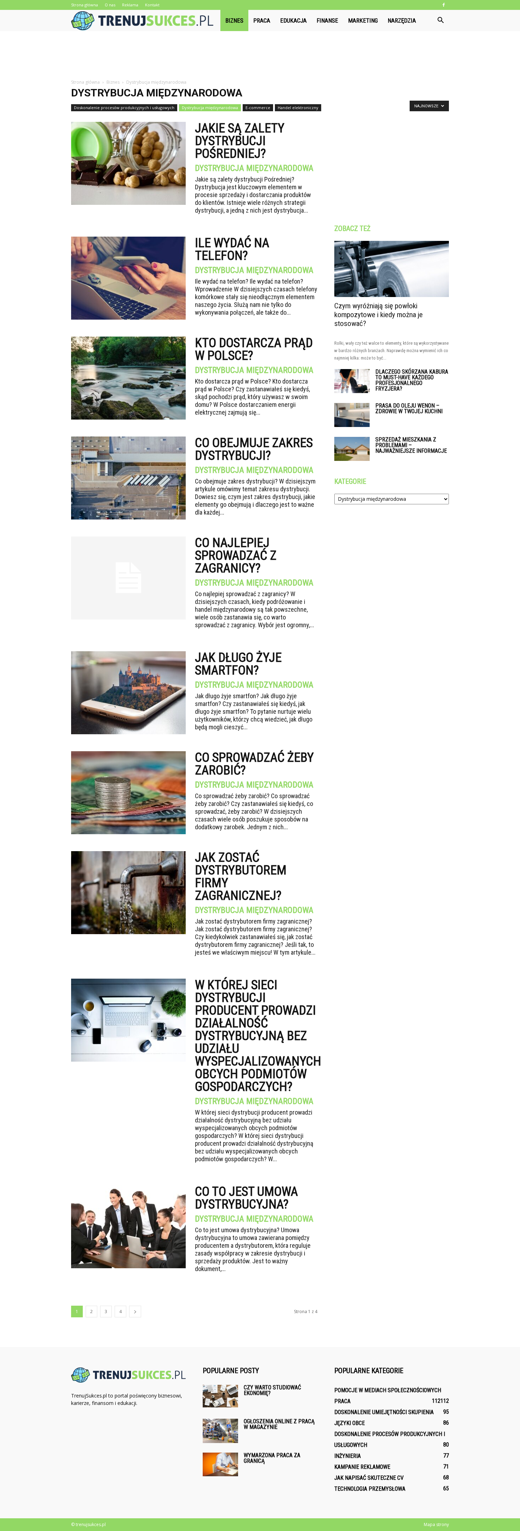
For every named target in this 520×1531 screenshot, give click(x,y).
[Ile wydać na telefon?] (128, 278)
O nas (110, 4)
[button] (440, 20)
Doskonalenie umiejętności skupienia (384, 1412)
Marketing (363, 20)
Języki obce (349, 1423)
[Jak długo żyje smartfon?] (128, 692)
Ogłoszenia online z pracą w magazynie (279, 1424)
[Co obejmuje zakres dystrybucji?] (128, 478)
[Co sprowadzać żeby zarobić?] (128, 792)
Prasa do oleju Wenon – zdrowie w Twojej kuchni (409, 408)
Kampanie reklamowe (362, 1467)
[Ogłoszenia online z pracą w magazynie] (220, 1431)
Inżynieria (347, 1456)
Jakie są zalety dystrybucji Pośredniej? (239, 141)
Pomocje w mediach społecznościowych (387, 1390)
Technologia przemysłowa (369, 1488)
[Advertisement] (260, 55)
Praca (261, 20)
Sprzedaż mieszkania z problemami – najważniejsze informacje (411, 445)
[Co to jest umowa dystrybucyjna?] (128, 1226)
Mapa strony (436, 1524)
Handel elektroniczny (298, 107)
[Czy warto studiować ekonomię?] (220, 1396)
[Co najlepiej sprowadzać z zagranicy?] (128, 577)
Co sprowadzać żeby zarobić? (254, 764)
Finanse (327, 20)
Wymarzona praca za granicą (272, 1458)
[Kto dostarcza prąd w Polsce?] (128, 378)
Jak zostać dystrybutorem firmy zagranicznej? (241, 876)
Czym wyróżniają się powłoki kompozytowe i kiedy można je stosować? (378, 315)
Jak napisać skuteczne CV (369, 1477)
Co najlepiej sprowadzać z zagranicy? (236, 555)
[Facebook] (443, 5)
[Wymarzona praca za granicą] (220, 1464)
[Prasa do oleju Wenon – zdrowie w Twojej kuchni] (352, 415)
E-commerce (257, 107)
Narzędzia (402, 20)
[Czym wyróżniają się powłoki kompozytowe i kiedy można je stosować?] (391, 269)
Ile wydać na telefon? (232, 249)
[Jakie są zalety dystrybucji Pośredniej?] (128, 163)
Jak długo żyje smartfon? (238, 664)
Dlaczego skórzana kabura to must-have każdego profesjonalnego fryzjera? (411, 380)
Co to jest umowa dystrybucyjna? (246, 1198)
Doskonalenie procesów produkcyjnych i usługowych (124, 107)
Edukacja (293, 20)
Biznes (234, 20)
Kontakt (152, 4)
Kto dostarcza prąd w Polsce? (254, 349)
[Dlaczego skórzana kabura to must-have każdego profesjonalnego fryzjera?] (352, 381)
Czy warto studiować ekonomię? (272, 1390)
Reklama (130, 4)
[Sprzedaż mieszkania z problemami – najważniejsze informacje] (352, 449)
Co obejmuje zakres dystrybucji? (254, 449)
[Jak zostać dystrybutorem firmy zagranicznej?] (128, 892)
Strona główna (84, 4)
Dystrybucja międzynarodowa (210, 107)
